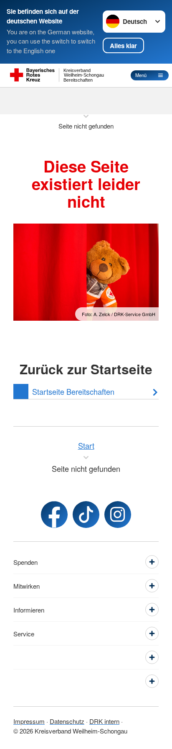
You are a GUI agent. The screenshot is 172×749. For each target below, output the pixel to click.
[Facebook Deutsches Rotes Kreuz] (54, 514)
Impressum (29, 721)
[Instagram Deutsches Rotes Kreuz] (117, 514)
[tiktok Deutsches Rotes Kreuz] (86, 514)
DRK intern (104, 721)
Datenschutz (67, 721)
